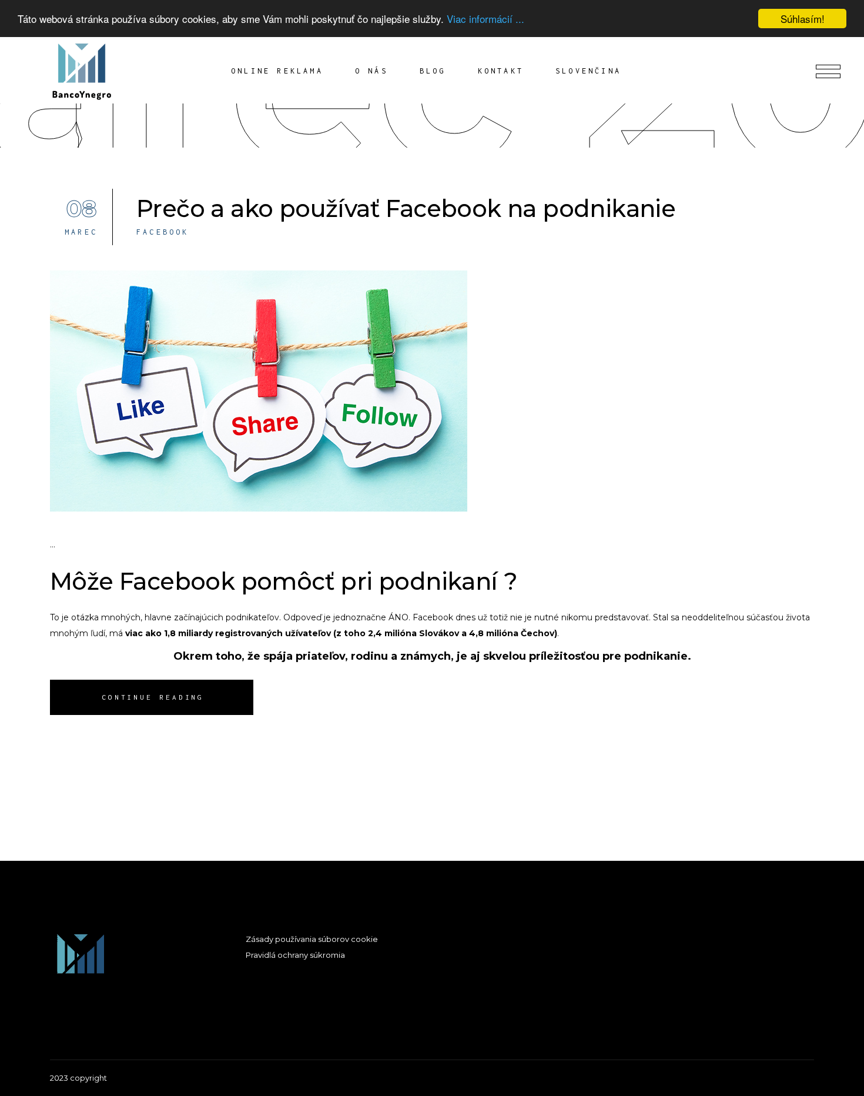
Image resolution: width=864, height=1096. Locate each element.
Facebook (162, 232)
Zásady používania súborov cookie (312, 939)
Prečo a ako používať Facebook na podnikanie (405, 208)
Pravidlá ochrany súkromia (295, 955)
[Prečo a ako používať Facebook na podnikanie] (258, 391)
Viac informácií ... (485, 19)
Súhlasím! (803, 18)
